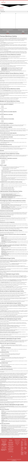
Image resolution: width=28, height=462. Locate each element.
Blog (17, 444)
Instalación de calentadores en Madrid (10, 448)
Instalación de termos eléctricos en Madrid (10, 449)
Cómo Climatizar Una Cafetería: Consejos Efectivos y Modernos (25, 443)
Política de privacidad (14, 460)
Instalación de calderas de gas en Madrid (10, 442)
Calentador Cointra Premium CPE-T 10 (7, 29)
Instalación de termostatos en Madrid (10, 451)
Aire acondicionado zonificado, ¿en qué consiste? (26, 452)
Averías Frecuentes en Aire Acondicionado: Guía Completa (23, 449)
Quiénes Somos (17, 443)
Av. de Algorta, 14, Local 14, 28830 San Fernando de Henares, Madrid (3, 2)
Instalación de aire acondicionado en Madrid (11, 446)
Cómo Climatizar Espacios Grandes (25, 448)
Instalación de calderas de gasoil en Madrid (10, 444)
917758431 (5, 446)
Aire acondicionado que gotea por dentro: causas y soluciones (22, 453)
